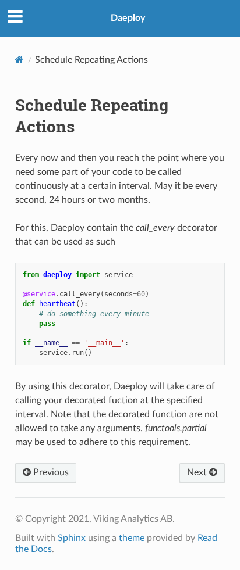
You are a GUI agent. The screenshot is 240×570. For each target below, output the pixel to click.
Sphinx (72, 538)
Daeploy (128, 18)
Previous (50, 472)
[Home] (19, 59)
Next (198, 472)
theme (131, 538)
